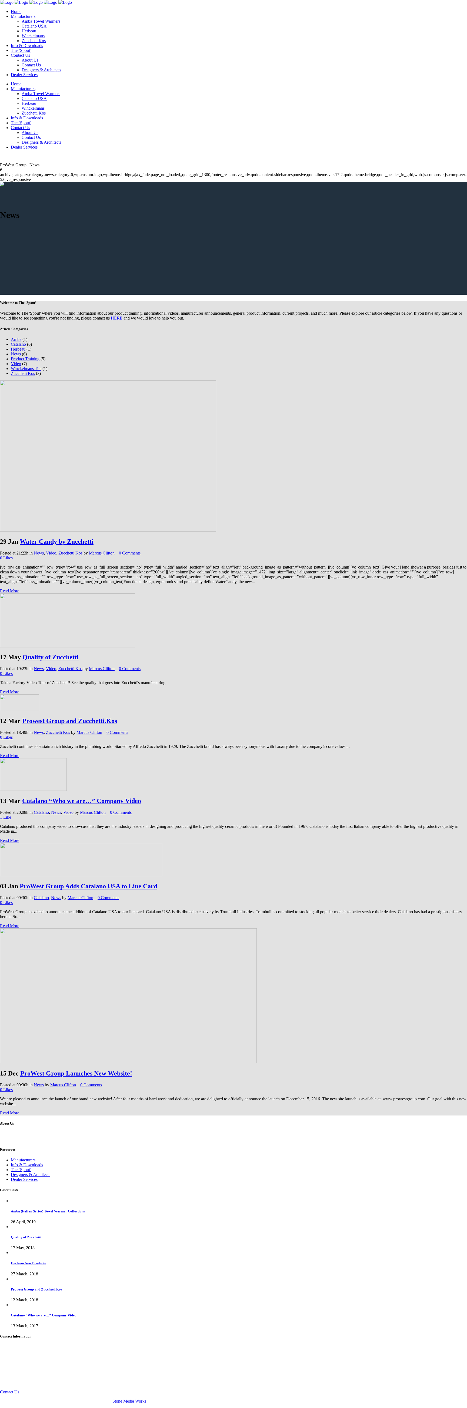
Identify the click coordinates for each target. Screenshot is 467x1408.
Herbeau (18, 349)
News (16, 354)
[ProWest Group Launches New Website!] (128, 1062)
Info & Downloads (27, 1164)
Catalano (18, 344)
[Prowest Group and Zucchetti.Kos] (19, 709)
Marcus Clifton (102, 553)
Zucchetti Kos (23, 373)
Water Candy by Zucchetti (57, 541)
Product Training (25, 359)
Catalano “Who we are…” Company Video (81, 800)
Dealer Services (24, 1179)
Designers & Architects (30, 1174)
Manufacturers (23, 1160)
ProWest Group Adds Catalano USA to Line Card (88, 886)
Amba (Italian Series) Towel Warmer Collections (48, 1211)
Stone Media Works (129, 1401)
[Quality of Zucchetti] (67, 646)
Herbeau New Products (28, 1263)
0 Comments (130, 553)
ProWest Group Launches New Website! (76, 1073)
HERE (116, 318)
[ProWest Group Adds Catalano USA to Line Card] (81, 874)
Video (16, 363)
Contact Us (9, 1392)
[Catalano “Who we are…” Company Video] (33, 789)
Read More (9, 591)
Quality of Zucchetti (50, 657)
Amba (16, 339)
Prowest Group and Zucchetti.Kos (69, 720)
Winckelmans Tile (26, 368)
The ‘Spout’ (21, 1169)
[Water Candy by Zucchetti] (108, 530)
